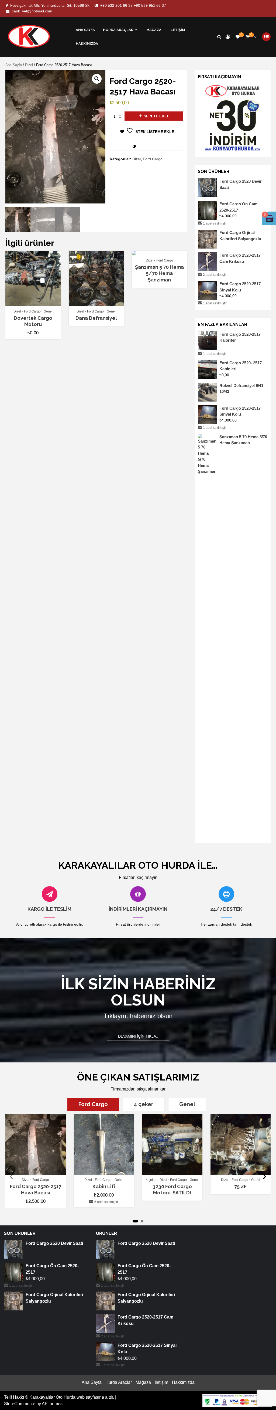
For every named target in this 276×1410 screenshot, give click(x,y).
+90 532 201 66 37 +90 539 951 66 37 (133, 5)
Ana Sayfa (85, 30)
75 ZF (240, 1186)
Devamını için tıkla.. (138, 1036)
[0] (238, 37)
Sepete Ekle (156, 116)
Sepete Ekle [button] (36, 304)
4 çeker (151, 1180)
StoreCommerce (19, 1403)
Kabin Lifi (103, 1186)
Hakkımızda (87, 44)
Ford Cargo (153, 159)
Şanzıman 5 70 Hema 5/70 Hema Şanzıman (159, 273)
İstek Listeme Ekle (154, 132)
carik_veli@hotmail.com (32, 11)
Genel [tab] (187, 1104)
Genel (48, 311)
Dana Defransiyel (96, 318)
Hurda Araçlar (118, 30)
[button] (97, 79)
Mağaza (153, 30)
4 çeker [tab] (143, 1104)
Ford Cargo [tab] (93, 1104)
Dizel (29, 65)
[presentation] (12, 1176)
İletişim (177, 30)
